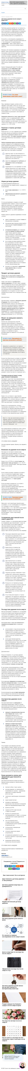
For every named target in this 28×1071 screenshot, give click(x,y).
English (3, 12)
